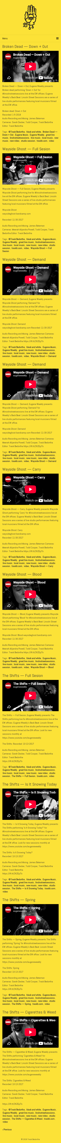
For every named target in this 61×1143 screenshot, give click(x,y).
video (51, 140)
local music (47, 137)
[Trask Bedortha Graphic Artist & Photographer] (30, 17)
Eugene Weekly (37, 134)
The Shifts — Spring (18, 899)
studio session (28, 140)
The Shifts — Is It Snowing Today (29, 784)
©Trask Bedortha (16, 131)
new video (14, 140)
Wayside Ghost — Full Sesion (26, 148)
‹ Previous (7, 1129)
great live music (26, 242)
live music (35, 137)
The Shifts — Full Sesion (22, 675)
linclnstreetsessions (19, 137)
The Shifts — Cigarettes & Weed (29, 1012)
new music (31, 245)
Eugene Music (21, 134)
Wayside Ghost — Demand (24, 259)
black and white (33, 131)
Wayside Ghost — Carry (21, 469)
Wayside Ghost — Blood (22, 574)
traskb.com (42, 140)
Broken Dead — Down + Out (25, 46)
